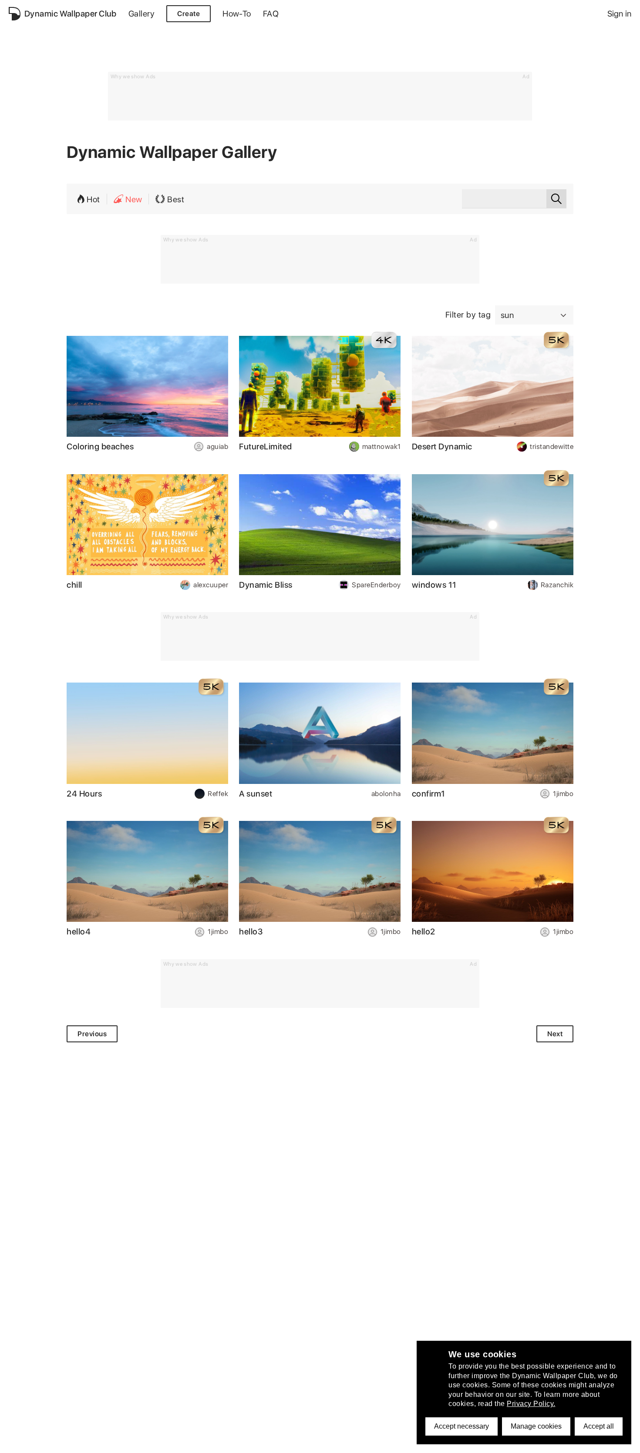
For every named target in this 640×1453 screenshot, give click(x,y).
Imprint (226, 1441)
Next (555, 1034)
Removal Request (178, 1441)
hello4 (79, 932)
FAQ (271, 14)
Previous (92, 1034)
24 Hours (84, 794)
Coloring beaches (100, 447)
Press (255, 1441)
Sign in (619, 14)
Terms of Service (115, 1441)
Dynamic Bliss (266, 585)
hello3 (251, 932)
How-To (236, 14)
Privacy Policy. (531, 1403)
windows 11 (434, 585)
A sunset (255, 794)
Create (188, 14)
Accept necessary (461, 1426)
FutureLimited (265, 447)
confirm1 (428, 794)
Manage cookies (536, 1426)
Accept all (598, 1426)
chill (74, 585)
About (18, 1441)
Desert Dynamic (442, 447)
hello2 (423, 932)
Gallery (141, 14)
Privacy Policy (59, 1441)
